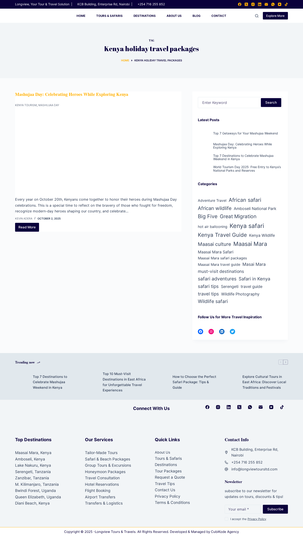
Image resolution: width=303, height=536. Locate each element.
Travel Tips (165, 483)
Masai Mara (254, 264)
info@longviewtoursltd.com (254, 469)
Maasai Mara (250, 243)
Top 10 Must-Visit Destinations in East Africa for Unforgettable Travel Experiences (124, 382)
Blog (197, 15)
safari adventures (217, 279)
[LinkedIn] (259, 4)
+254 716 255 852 (151, 4)
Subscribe (275, 509)
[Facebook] (239, 4)
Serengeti (229, 286)
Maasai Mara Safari (215, 252)
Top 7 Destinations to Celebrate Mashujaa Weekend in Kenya (243, 157)
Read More (28, 228)
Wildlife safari (213, 301)
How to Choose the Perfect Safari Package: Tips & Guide (194, 382)
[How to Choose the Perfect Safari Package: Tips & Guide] (161, 382)
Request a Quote (170, 477)
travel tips (208, 294)
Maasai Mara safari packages (222, 258)
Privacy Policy (167, 496)
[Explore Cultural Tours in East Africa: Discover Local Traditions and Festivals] (231, 382)
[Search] (256, 15)
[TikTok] (286, 4)
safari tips (208, 286)
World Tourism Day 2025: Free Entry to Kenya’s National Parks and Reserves (247, 168)
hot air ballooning (212, 226)
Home (81, 15)
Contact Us (165, 489)
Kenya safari (247, 225)
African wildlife (215, 208)
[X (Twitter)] (246, 4)
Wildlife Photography (240, 294)
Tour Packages (168, 471)
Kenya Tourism (26, 105)
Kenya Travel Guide (222, 235)
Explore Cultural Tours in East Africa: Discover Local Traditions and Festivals (264, 382)
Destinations (145, 15)
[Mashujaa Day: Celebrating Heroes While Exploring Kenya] (98, 153)
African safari (245, 200)
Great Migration (238, 216)
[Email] (266, 4)
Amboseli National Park (255, 208)
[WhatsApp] (273, 4)
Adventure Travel (212, 200)
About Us (174, 15)
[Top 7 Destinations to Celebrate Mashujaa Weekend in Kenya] (204, 159)
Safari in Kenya (254, 279)
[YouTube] (279, 4)
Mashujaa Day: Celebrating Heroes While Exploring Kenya (71, 94)
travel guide (251, 286)
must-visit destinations (221, 271)
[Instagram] (253, 4)
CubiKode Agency (225, 532)
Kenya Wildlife (262, 235)
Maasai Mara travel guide (219, 264)
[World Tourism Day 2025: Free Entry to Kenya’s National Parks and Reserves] (204, 170)
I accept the (248, 519)
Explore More (275, 15)
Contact (218, 15)
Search (271, 102)
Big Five (208, 216)
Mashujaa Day (48, 105)
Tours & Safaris (109, 15)
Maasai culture (214, 244)
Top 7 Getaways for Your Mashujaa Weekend (245, 133)
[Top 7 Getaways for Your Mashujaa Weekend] (204, 137)
